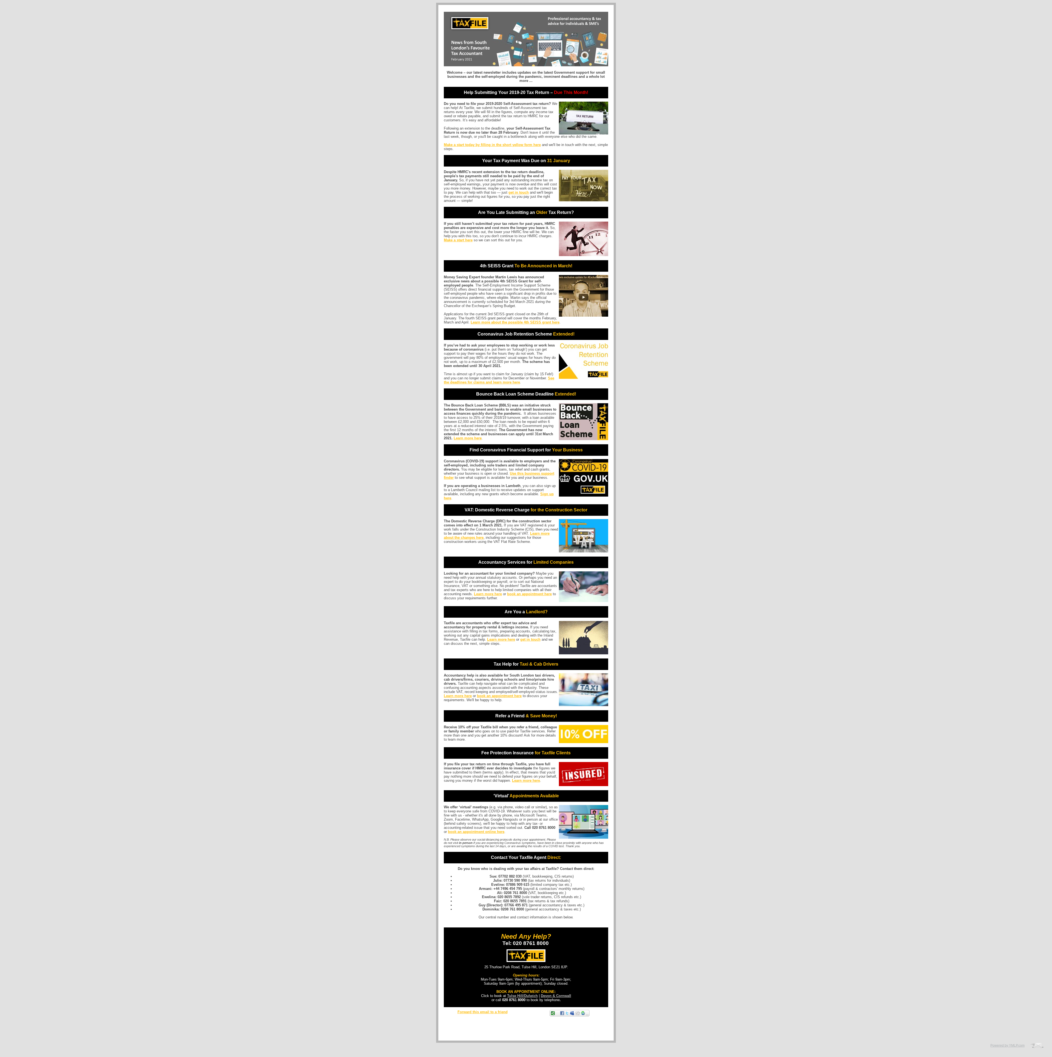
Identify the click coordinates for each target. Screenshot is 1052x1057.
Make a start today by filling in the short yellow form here (492, 145)
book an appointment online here (476, 832)
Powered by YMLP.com (1007, 1045)
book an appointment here (529, 594)
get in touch (518, 192)
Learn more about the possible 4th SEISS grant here (515, 322)
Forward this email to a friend (483, 1012)
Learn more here (468, 438)
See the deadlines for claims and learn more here (499, 380)
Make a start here (458, 240)
